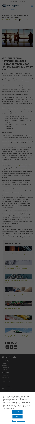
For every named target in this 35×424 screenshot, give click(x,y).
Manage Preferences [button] (18, 421)
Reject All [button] (17, 416)
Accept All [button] (17, 412)
